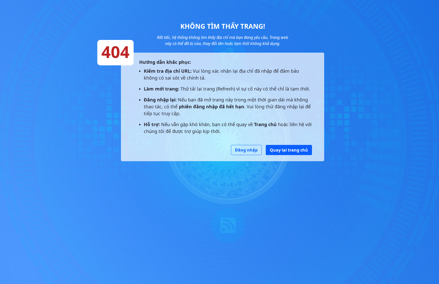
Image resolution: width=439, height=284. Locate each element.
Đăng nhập (246, 150)
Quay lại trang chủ (289, 150)
